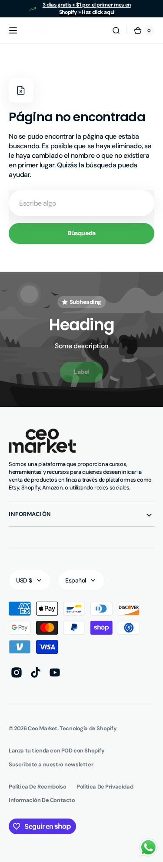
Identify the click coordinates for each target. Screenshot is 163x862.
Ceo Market (42, 728)
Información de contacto (42, 800)
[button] (13, 30)
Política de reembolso (37, 786)
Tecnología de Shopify (88, 728)
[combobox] (81, 203)
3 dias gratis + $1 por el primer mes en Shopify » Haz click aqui (87, 8)
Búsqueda (81, 233)
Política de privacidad (105, 786)
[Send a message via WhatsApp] (148, 847)
